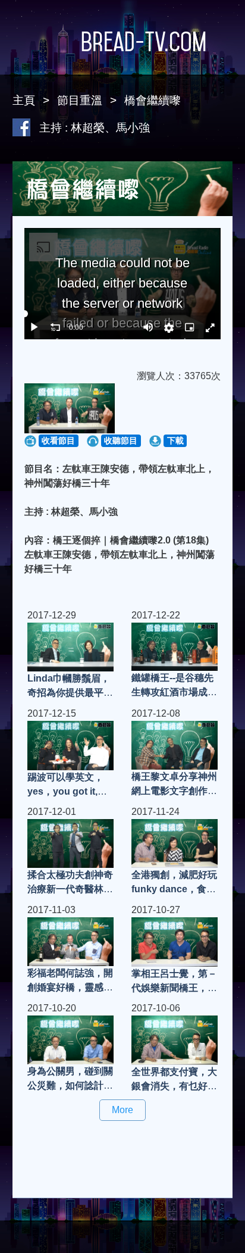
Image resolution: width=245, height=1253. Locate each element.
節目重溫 (79, 100)
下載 (175, 440)
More (122, 1110)
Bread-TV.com (143, 42)
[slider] (122, 314)
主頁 (23, 100)
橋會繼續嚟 (152, 100)
